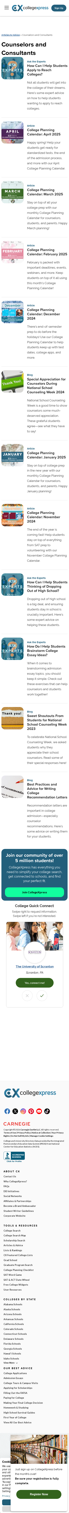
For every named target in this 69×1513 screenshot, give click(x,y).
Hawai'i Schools (12, 1353)
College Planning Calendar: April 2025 (44, 132)
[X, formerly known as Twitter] (15, 1113)
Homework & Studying (16, 1407)
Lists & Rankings (13, 1250)
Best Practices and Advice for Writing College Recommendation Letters (47, 790)
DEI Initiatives (11, 1191)
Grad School (10, 1260)
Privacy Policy (24, 1132)
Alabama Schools (13, 1304)
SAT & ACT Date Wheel (17, 1279)
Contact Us (10, 1176)
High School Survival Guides (19, 1412)
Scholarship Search (14, 1240)
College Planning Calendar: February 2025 (47, 252)
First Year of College (15, 1417)
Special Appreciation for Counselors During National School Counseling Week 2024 (46, 385)
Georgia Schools (13, 1348)
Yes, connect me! (35, 982)
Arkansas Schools (13, 1319)
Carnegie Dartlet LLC (30, 1129)
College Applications (15, 1373)
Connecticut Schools (15, 1333)
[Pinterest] (31, 1113)
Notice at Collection (41, 1132)
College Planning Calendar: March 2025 (45, 192)
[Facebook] (7, 1113)
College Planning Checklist (19, 1270)
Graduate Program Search (18, 1265)
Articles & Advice (10, 35)
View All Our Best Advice (17, 1422)
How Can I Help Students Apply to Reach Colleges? (47, 70)
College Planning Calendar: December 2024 (43, 314)
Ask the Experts (36, 61)
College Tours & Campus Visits (21, 1383)
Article (31, 126)
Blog (30, 375)
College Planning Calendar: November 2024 (43, 517)
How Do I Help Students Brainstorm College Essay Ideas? (46, 650)
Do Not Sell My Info (20, 1136)
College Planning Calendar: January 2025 (46, 455)
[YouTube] (39, 1113)
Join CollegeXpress (34, 892)
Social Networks (13, 1196)
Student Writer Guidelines (19, 1211)
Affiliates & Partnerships (17, 1201)
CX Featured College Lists (18, 1255)
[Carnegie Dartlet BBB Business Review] (14, 1161)
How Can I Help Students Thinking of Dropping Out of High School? (47, 586)
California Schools (14, 1324)
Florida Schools (12, 1343)
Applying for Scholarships (18, 1387)
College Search (12, 1230)
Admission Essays (13, 1378)
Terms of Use (10, 1132)
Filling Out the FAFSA (15, 1392)
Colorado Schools (13, 1329)
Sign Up (58, 8)
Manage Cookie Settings (41, 1136)
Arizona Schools (13, 1314)
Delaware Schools (14, 1338)
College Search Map (15, 1235)
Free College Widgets (16, 1284)
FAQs (6, 1186)
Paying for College (14, 1397)
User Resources (13, 1289)
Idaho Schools (11, 1358)
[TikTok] (47, 1113)
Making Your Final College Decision (23, 1402)
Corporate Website (14, 1215)
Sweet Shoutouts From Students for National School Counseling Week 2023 (47, 722)
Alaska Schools (12, 1309)
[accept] (42, 995)
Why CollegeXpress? (15, 1181)
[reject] (27, 995)
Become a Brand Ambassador (20, 1205)
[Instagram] (23, 1113)
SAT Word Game (13, 1274)
